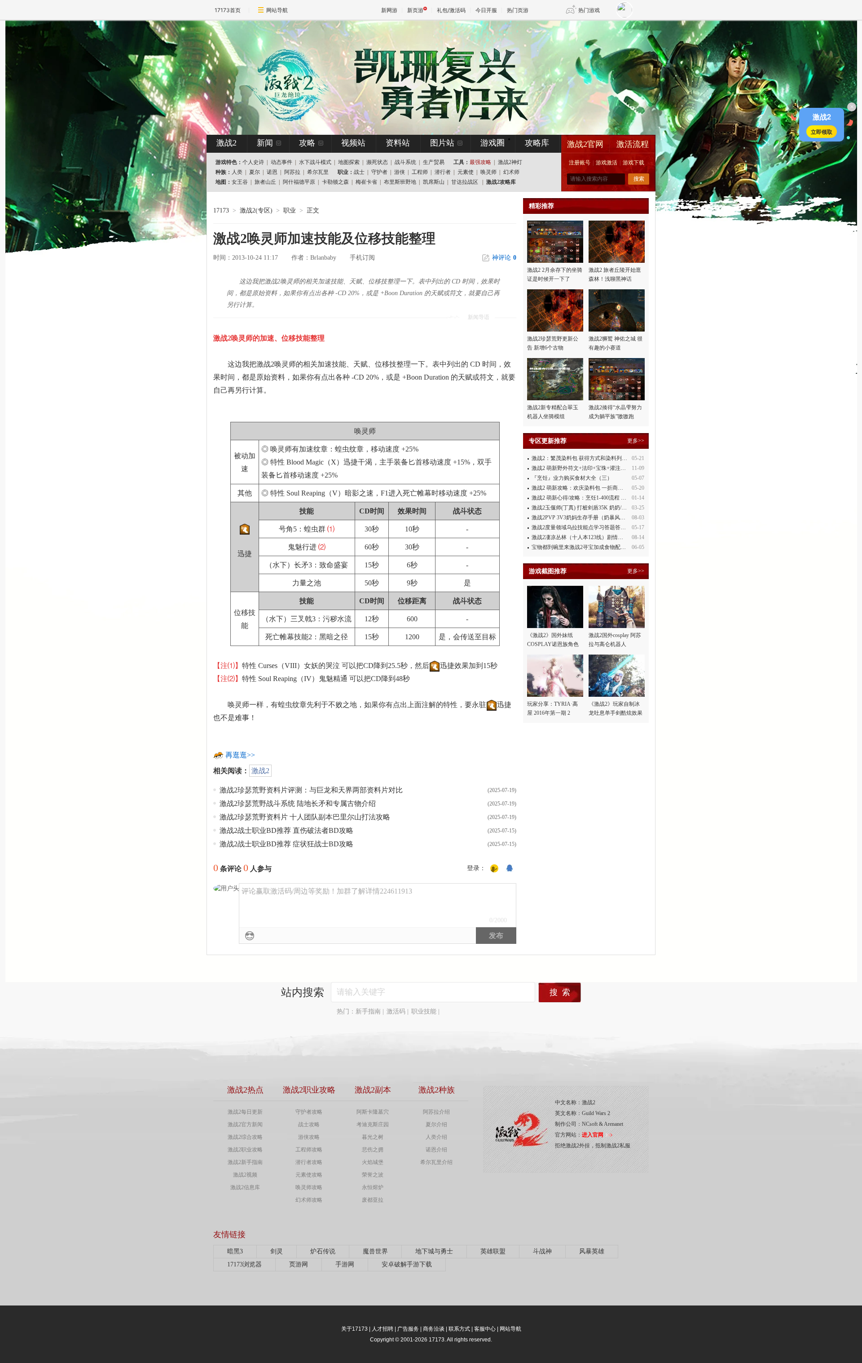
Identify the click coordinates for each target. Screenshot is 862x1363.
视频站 (353, 142)
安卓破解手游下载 (407, 1264)
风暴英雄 (591, 1251)
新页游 (415, 10)
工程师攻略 (308, 1149)
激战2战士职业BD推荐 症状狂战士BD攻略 (286, 844)
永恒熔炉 (372, 1187)
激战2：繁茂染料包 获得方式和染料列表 (579, 458)
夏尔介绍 (436, 1124)
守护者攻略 (308, 1112)
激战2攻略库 (501, 182)
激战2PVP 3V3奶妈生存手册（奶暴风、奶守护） (589, 517)
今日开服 (486, 10)
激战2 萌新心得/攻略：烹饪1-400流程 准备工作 (587, 498)
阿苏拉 (292, 172)
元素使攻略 (308, 1175)
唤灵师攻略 (308, 1187)
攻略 (307, 142)
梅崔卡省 (366, 182)
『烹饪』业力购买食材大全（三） (572, 478)
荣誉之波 (372, 1175)
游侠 (399, 172)
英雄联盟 (493, 1251)
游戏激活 (606, 162)
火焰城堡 (372, 1162)
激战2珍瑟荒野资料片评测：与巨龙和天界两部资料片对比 (311, 790)
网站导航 (277, 10)
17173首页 (228, 10)
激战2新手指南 (245, 1162)
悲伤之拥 (372, 1149)
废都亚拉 (372, 1200)
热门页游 (517, 10)
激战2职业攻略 (245, 1149)
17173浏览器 (244, 1264)
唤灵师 (488, 172)
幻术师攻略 (308, 1200)
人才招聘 (382, 1329)
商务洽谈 (433, 1329)
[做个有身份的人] (494, 868)
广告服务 (408, 1329)
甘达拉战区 (464, 182)
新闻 (265, 142)
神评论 (504, 257)
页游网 (298, 1264)
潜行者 (443, 172)
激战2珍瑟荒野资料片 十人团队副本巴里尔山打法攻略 (305, 817)
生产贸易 (433, 162)
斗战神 (542, 1251)
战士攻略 (309, 1124)
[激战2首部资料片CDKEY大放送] (416, 77)
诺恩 (272, 172)
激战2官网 (585, 144)
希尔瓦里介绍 (436, 1162)
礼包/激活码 (451, 10)
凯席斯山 (433, 182)
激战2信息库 (245, 1187)
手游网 (344, 1264)
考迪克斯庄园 (372, 1124)
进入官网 (592, 1135)
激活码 (396, 1011)
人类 (237, 172)
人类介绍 (436, 1137)
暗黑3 (235, 1251)
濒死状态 (377, 162)
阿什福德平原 (299, 182)
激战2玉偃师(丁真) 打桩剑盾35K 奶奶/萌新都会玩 (590, 507)
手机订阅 (362, 257)
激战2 (260, 770)
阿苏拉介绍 (436, 1112)
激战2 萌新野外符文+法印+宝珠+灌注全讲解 (584, 468)
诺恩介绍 (436, 1149)
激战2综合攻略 (245, 1137)
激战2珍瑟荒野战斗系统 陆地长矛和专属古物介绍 (298, 803)
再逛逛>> (240, 755)
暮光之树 (372, 1137)
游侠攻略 (309, 1137)
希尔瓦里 (318, 172)
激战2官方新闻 (245, 1124)
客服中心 (485, 1329)
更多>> (635, 441)
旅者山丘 (265, 182)
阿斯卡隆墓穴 (372, 1112)
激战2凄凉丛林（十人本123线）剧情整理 (580, 537)
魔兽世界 (375, 1251)
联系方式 (459, 1329)
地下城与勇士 (434, 1251)
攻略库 (537, 142)
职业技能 (423, 1011)
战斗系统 (405, 162)
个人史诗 (253, 162)
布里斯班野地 (400, 182)
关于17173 (354, 1329)
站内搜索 (302, 992)
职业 (289, 210)
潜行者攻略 (308, 1162)
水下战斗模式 (315, 162)
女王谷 (240, 182)
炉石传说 (322, 1251)
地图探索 (349, 162)
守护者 (379, 172)
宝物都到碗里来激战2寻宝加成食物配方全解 (584, 547)
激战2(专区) (256, 210)
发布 (496, 935)
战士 (359, 172)
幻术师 (511, 172)
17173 (221, 210)
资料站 (398, 142)
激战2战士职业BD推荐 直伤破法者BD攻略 (286, 830)
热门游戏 (589, 10)
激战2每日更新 (245, 1112)
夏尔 (254, 172)
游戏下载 (633, 162)
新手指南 (368, 1011)
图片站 (442, 142)
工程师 (420, 172)
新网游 (389, 10)
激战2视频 (245, 1175)
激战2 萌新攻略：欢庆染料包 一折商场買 (580, 488)
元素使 (465, 172)
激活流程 (632, 144)
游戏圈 (492, 142)
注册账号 (579, 162)
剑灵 (276, 1251)
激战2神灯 (510, 162)
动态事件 (281, 162)
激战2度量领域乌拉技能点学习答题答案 (579, 527)
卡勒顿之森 (335, 182)
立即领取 (821, 132)
